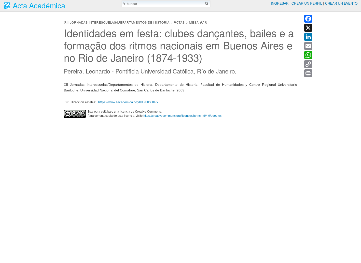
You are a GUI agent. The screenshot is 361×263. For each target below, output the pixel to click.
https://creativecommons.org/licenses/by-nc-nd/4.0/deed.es (182, 115)
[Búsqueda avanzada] (124, 3)
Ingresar (280, 3)
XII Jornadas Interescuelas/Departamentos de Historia (116, 22)
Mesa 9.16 (198, 22)
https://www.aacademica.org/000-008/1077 (128, 102)
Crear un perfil (307, 3)
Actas (179, 22)
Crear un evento (341, 3)
